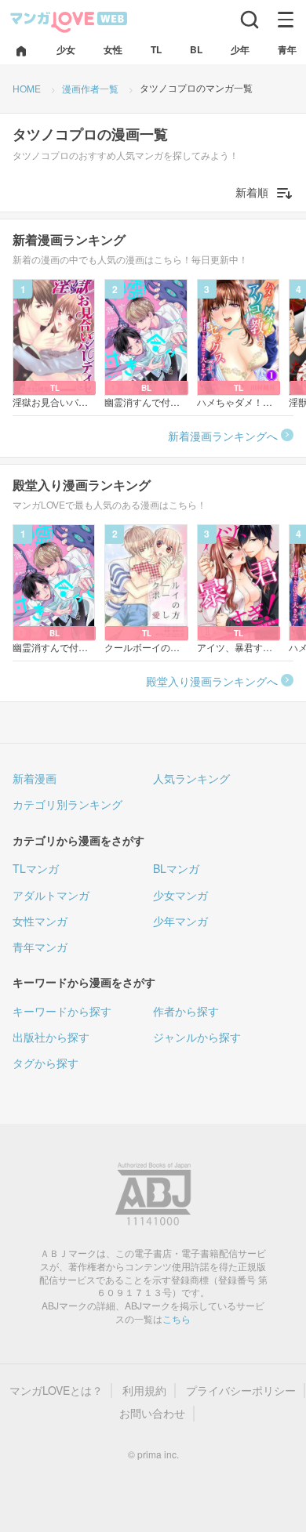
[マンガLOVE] (69, 20)
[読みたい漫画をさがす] (249, 19)
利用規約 (144, 1390)
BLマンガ (176, 868)
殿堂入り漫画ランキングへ (212, 681)
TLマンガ (36, 868)
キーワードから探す (62, 1011)
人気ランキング (191, 778)
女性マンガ (40, 921)
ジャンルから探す (197, 1037)
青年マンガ (40, 946)
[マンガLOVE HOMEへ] (21, 52)
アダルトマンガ (51, 895)
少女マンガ (180, 895)
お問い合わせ (152, 1413)
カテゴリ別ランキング (67, 804)
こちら (176, 1318)
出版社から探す (51, 1037)
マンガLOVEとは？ (56, 1390)
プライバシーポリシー (241, 1390)
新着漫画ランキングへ (223, 436)
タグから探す (45, 1062)
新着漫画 (34, 778)
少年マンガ (180, 921)
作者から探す (186, 1011)
